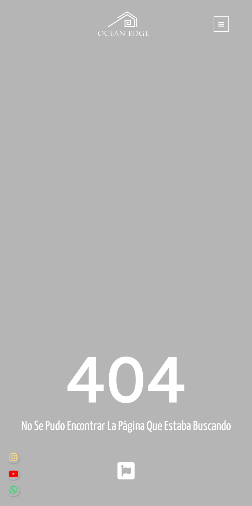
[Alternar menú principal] (221, 24)
